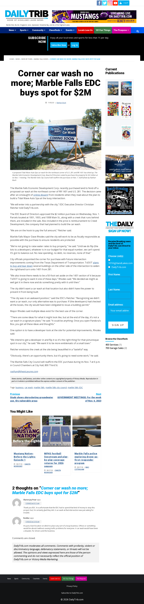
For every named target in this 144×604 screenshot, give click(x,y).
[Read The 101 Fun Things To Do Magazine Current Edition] (126, 88)
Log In (75, 45)
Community (37, 30)
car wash (29, 387)
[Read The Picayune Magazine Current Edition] (113, 88)
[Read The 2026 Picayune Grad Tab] (126, 110)
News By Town (26, 59)
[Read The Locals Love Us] (113, 109)
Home (11, 59)
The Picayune (120, 30)
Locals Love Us (85, 30)
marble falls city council (56, 387)
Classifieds (54, 30)
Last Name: (114, 289)
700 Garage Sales (114, 348)
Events (69, 30)
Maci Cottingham (82, 468)
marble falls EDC (75, 387)
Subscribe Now (58, 45)
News (11, 30)
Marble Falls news (41, 59)
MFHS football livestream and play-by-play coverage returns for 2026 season (56, 460)
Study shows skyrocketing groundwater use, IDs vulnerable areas (31, 397)
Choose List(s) (115, 256)
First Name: (114, 274)
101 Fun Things (103, 30)
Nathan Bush (61, 103)
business (19, 387)
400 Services (111, 344)
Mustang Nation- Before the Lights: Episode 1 (25, 456)
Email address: (115, 304)
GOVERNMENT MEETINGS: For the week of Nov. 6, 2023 (79, 397)
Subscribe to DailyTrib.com (72, 593)
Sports (23, 30)
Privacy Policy (72, 586)
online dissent (40, 194)
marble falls (39, 387)
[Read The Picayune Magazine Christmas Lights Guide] (126, 133)
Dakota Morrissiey (22, 465)
